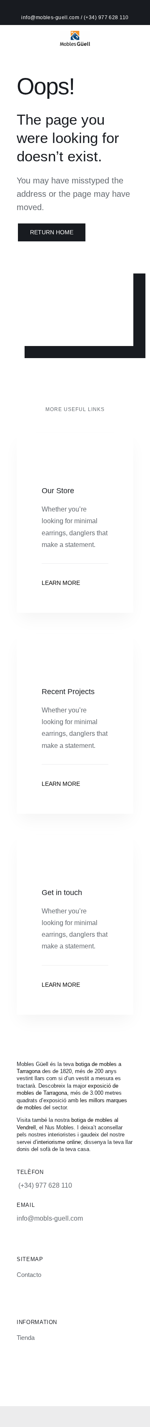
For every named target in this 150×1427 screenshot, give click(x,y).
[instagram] (54, 1382)
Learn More (61, 582)
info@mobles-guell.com (51, 17)
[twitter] (82, 1382)
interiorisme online (59, 1142)
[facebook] (68, 1382)
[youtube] (96, 1382)
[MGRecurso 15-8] (75, 34)
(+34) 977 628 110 (106, 17)
